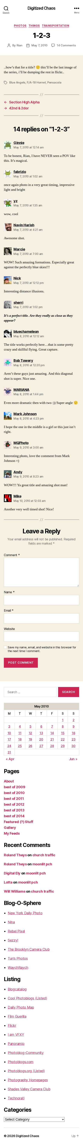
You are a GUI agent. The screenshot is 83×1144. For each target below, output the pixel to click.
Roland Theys (15, 855)
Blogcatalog (17, 989)
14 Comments (66, 45)
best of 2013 (14, 810)
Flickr (12, 1025)
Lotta (8, 882)
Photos (20, 25)
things (34, 25)
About (9, 781)
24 (9, 746)
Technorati (16, 1098)
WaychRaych (18, 967)
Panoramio (16, 1044)
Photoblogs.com (20, 1062)
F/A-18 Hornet (36, 82)
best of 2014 (14, 816)
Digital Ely (12, 873)
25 (20, 746)
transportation (55, 25)
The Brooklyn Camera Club (29, 949)
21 (52, 739)
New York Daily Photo (25, 913)
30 (73, 746)
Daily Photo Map (21, 1007)
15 (62, 733)
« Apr (10, 759)
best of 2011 (14, 799)
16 (73, 733)
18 (19, 739)
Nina (11, 922)
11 (19, 733)
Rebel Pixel (16, 931)
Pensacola (54, 82)
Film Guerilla (17, 1016)
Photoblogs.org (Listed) (26, 1071)
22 (62, 739)
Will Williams (14, 891)
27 (41, 746)
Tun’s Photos (18, 958)
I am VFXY (16, 1034)
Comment (12, 555)
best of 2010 (14, 793)
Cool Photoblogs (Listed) (27, 998)
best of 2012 (14, 804)
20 (41, 739)
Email (9, 610)
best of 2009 (14, 787)
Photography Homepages (28, 1080)
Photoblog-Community (26, 1053)
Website (9, 629)
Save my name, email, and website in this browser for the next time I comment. (42, 649)
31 (9, 752)
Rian (19, 45)
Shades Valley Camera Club (29, 1089)
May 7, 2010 (39, 45)
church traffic (43, 855)
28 (52, 746)
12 (30, 733)
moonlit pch (42, 864)
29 (62, 746)
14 (52, 733)
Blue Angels (17, 82)
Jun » (73, 759)
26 (30, 746)
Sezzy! (13, 940)
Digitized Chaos (41, 8)
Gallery (10, 828)
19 (30, 739)
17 (9, 739)
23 (73, 739)
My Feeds (12, 833)
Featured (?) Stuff (18, 822)
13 (41, 733)
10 (9, 733)
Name (9, 592)
